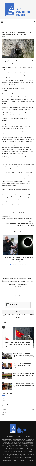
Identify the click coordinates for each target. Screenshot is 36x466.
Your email (18, 295)
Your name (18, 286)
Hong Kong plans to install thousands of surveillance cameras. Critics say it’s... (18, 344)
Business (5, 399)
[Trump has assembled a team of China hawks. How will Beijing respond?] (7, 366)
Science (3, 29)
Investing (5, 404)
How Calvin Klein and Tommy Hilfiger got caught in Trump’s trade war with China (23, 385)
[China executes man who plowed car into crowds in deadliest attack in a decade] (7, 376)
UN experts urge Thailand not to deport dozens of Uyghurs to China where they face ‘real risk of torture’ (23, 355)
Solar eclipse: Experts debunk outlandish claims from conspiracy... (18, 258)
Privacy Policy (11, 436)
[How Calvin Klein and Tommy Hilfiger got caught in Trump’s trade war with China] (7, 386)
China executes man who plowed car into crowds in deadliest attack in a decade (23, 375)
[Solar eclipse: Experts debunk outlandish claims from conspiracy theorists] (18, 245)
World (4, 413)
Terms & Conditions (23, 436)
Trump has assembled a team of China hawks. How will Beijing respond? (22, 365)
